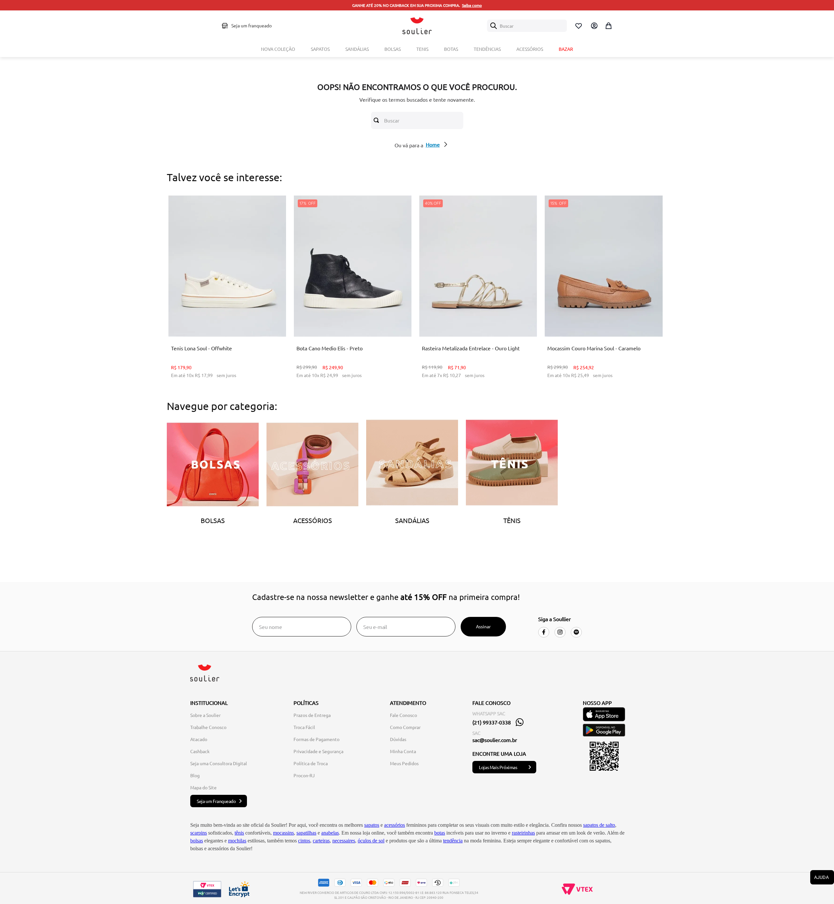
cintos (304, 840)
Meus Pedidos (404, 763)
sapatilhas (306, 833)
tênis (239, 833)
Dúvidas (398, 739)
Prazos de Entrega (312, 715)
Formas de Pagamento (316, 739)
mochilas (237, 840)
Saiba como (472, 5)
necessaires (343, 840)
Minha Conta (403, 751)
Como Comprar (405, 727)
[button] (222, 320)
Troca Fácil (304, 727)
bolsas (196, 840)
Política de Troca (311, 763)
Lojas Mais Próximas (498, 767)
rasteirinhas (523, 833)
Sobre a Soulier (205, 715)
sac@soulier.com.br (494, 739)
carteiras (321, 840)
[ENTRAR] (593, 25)
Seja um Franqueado (216, 801)
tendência (453, 840)
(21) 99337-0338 (491, 722)
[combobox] (527, 26)
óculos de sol (371, 840)
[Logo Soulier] (417, 25)
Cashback (199, 751)
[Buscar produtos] (377, 120)
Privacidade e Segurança (318, 751)
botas (439, 833)
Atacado (198, 739)
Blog (195, 775)
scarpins (198, 833)
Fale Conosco (403, 715)
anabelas (330, 833)
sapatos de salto (599, 825)
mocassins (283, 833)
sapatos (371, 825)
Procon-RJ (304, 775)
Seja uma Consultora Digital (218, 763)
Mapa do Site (203, 787)
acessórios (394, 825)
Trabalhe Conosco (208, 727)
